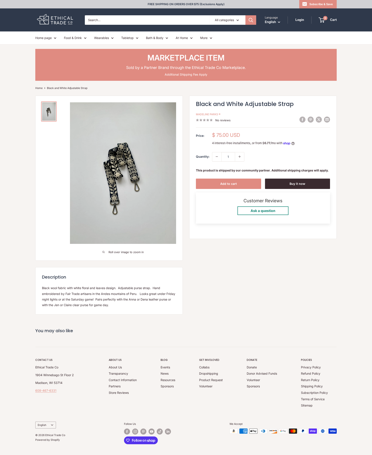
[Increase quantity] (239, 156)
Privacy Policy (311, 367)
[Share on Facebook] (302, 120)
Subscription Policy (314, 392)
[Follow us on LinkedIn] (168, 432)
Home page (43, 38)
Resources (168, 380)
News (165, 373)
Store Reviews (119, 392)
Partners (115, 386)
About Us (115, 367)
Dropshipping (208, 373)
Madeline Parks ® (208, 114)
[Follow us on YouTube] (152, 432)
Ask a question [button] (263, 211)
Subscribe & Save (321, 4)
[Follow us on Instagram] (135, 432)
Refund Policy (310, 373)
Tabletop (127, 38)
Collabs (204, 367)
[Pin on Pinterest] (311, 120)
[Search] (250, 20)
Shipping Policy (312, 386)
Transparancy (118, 373)
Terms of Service (313, 399)
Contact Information (123, 380)
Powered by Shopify (47, 439)
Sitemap (307, 405)
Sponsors (167, 386)
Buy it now (297, 183)
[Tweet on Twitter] (319, 120)
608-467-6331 (45, 390)
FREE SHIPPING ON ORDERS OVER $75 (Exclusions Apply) (186, 4)
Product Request (211, 380)
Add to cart (228, 183)
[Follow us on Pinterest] (143, 432)
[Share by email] (327, 120)
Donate (252, 367)
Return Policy (310, 380)
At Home (182, 38)
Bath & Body (154, 38)
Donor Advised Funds (262, 373)
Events (165, 367)
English (42, 425)
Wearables (101, 38)
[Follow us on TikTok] (160, 432)
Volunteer (205, 386)
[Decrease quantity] (216, 156)
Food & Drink (73, 38)
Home (39, 88)
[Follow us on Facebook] (127, 432)
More (204, 38)
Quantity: (202, 156)
